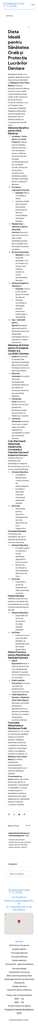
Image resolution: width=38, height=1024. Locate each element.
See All (28, 825)
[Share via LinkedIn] (19, 814)
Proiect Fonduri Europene (19, 1006)
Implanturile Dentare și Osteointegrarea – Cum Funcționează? (19, 834)
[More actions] (29, 27)
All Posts (9, 16)
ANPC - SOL (19, 1002)
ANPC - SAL (19, 999)
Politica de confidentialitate (19, 995)
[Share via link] (24, 814)
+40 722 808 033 (19, 897)
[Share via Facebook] (9, 814)
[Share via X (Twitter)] (14, 814)
